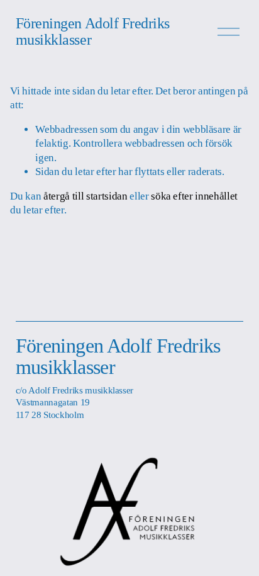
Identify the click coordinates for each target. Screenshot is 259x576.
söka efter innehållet (194, 196)
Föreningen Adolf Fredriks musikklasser (93, 31)
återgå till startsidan (85, 196)
